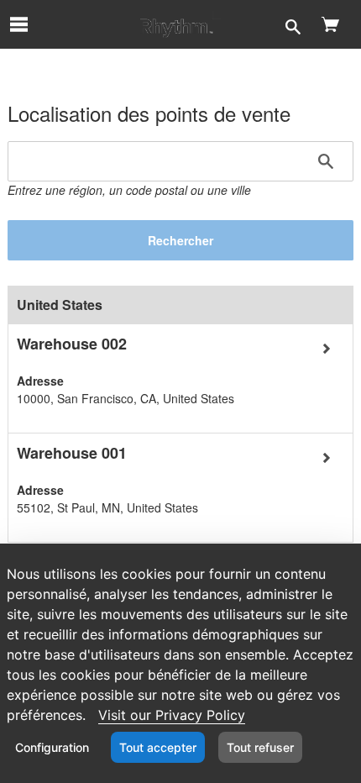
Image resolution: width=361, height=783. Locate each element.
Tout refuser (260, 747)
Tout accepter (157, 747)
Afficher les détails (61, 332)
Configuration (52, 747)
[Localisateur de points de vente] (180, 24)
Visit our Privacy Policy (171, 715)
